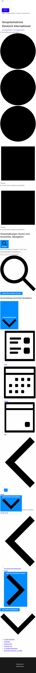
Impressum (20, 664)
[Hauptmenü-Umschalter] (5, 10)
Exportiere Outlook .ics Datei (13, 650)
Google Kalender (9, 639)
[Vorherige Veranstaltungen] (20, 487)
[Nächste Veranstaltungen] (6, 490)
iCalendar (7, 642)
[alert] (18, 164)
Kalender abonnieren (10, 610)
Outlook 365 (8, 644)
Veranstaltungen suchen (11, 293)
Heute (2, 494)
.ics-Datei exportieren (11, 648)
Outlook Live (8, 646)
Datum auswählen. (28, 510)
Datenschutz (20, 666)
